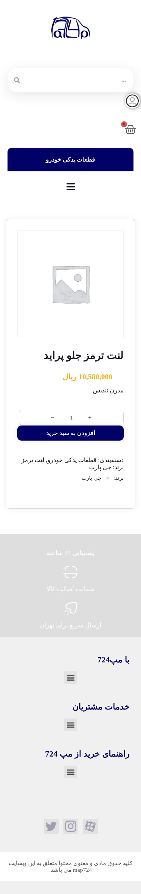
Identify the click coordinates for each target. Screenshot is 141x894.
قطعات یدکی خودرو (72, 460)
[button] (70, 677)
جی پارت (100, 467)
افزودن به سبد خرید (70, 433)
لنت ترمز (32, 460)
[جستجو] (17, 80)
